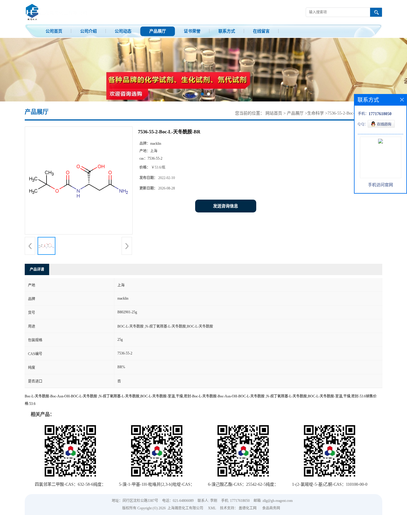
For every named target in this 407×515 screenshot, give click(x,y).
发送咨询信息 (225, 206)
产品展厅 (157, 31)
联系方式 (226, 31)
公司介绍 (88, 31)
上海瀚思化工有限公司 (185, 508)
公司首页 (54, 31)
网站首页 (273, 113)
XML (212, 508)
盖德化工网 (248, 508)
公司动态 (123, 31)
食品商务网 (271, 508)
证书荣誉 (192, 31)
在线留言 (261, 31)
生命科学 (315, 113)
